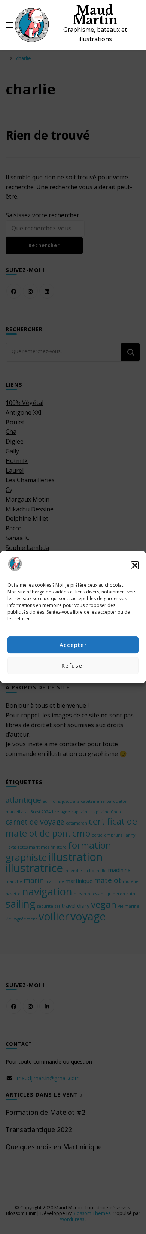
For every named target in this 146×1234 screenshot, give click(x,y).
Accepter (73, 644)
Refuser (73, 665)
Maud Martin (95, 15)
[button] (135, 565)
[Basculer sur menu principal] (9, 25)
